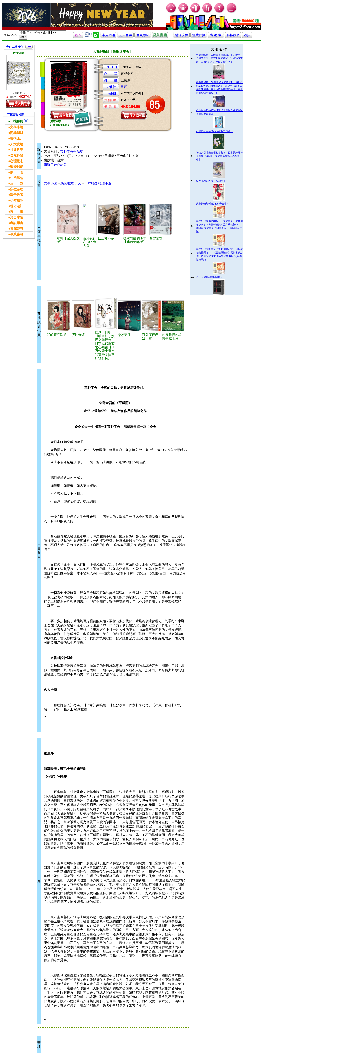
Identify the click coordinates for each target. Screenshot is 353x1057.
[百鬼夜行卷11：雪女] (151, 315)
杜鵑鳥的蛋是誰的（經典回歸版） (214, 131)
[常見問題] (219, 12)
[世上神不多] (110, 219)
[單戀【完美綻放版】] (69, 219)
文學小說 (50, 183)
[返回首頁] (247, 36)
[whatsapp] (96, 36)
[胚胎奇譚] (83, 315)
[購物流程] (181, 36)
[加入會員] (195, 12)
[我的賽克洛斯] (58, 315)
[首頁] (231, 12)
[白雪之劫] (161, 219)
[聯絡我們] (233, 36)
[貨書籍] (160, 36)
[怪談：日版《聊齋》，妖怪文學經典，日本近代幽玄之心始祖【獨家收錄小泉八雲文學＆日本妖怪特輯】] (106, 313)
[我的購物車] (183, 12)
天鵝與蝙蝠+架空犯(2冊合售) (212, 203)
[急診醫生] (129, 315)
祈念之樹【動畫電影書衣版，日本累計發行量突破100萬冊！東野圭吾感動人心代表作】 (219, 156)
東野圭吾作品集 (71, 151)
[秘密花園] (18, 72)
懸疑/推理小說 (70, 183)
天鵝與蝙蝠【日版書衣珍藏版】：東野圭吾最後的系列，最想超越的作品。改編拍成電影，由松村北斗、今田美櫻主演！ (219, 58)
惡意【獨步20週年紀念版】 (211, 181)
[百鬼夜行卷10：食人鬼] (90, 219)
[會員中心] (207, 12)
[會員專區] (142, 36)
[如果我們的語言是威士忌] (173, 315)
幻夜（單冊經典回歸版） (209, 277)
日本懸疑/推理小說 (97, 183)
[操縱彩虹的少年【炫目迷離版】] (135, 219)
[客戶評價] (88, 36)
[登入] (78, 36)
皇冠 (124, 87)
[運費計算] (198, 36)
